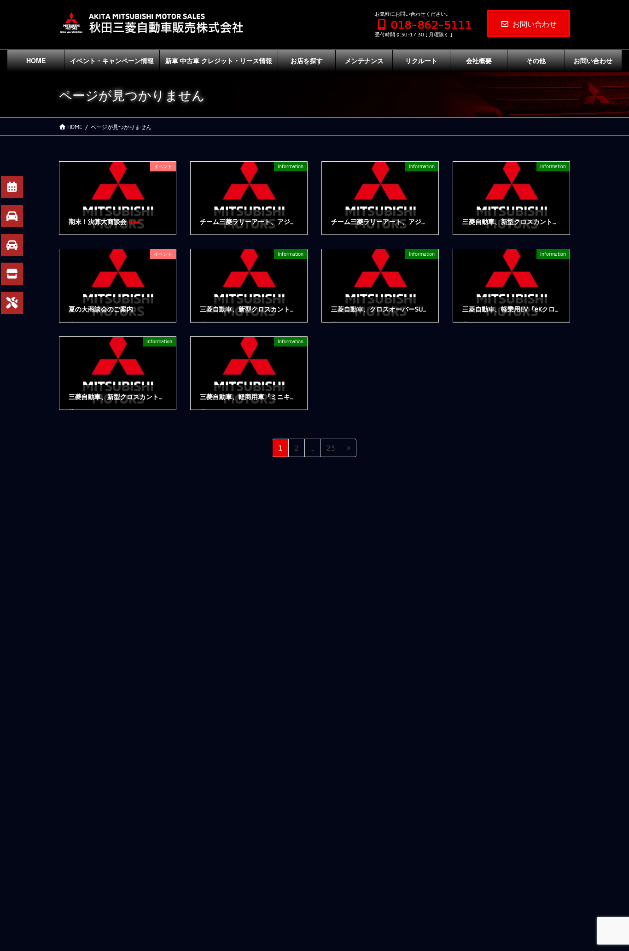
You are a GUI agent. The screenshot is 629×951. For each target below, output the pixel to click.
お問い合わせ (535, 23)
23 (330, 450)
